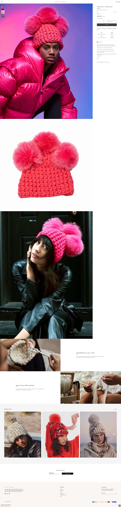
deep (101, 13)
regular (98, 13)
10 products (60, 435)
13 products (98, 435)
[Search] (116, 2)
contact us (61, 490)
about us (61, 489)
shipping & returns (63, 494)
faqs (61, 496)
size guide (61, 493)
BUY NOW (107, 24)
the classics (98, 434)
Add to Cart (110, 21)
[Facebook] (5, 493)
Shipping (98, 9)
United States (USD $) (8, 501)
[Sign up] (115, 493)
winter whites (22, 434)
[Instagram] (7, 493)
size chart (98, 56)
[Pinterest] (9, 493)
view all (115, 409)
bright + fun (60, 434)
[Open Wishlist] (120, 506)
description (100, 41)
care (97, 58)
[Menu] (2, 2)
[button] (99, 16)
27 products (22, 435)
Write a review (67, 473)
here (108, 62)
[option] (2, 8)
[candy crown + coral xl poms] (2, 8)
